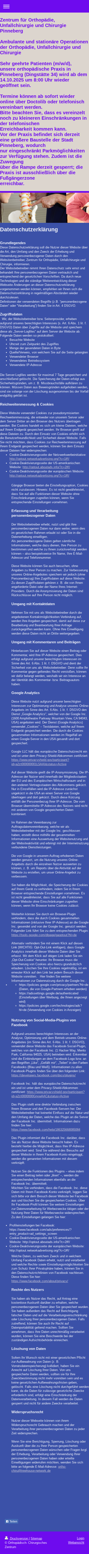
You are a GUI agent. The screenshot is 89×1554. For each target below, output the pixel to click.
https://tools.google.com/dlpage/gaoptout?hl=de (44, 935)
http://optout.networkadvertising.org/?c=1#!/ (39, 459)
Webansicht (76, 1542)
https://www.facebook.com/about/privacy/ (39, 1281)
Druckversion (19, 1538)
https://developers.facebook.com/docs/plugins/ (43, 1075)
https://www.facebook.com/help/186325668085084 (45, 1129)
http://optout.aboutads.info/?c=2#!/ (46, 467)
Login (80, 1538)
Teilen (13, 1521)
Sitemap (36, 1538)
